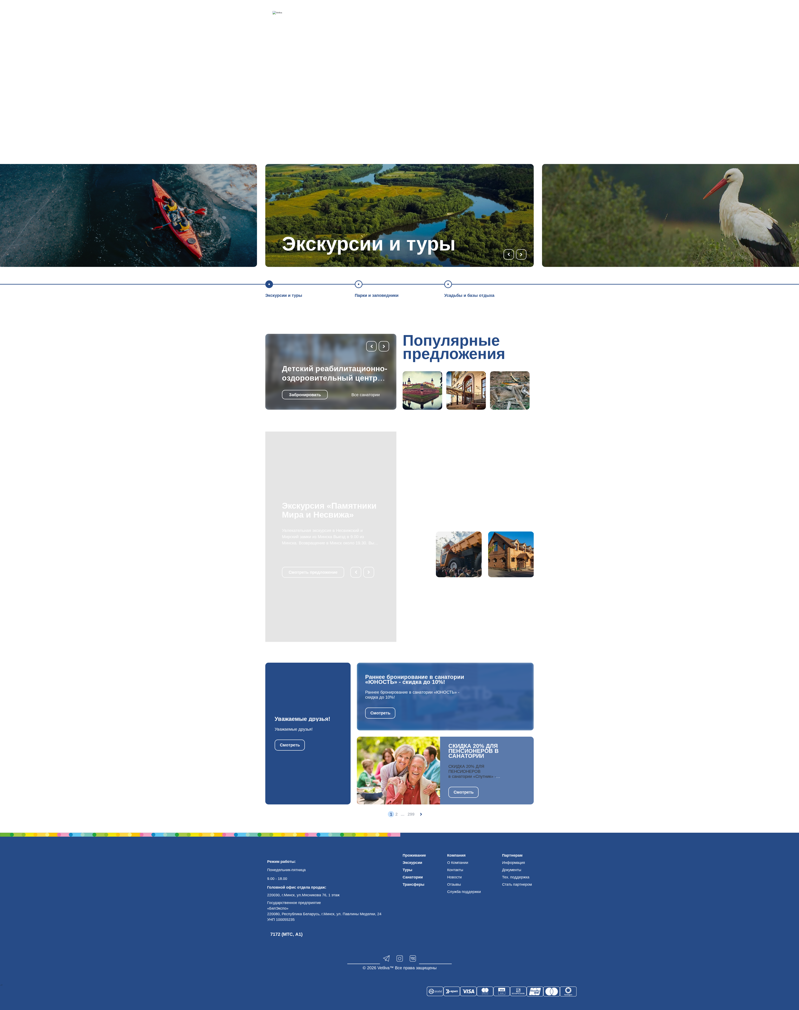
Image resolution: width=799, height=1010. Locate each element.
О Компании (457, 863)
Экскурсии (412, 863)
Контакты (455, 870)
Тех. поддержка (515, 877)
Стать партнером (517, 884)
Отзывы (454, 884)
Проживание (414, 855)
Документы (511, 870)
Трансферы (413, 884)
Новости (454, 877)
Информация (513, 863)
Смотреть (290, 745)
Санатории (413, 877)
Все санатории (365, 394)
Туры (407, 870)
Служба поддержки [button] (464, 892)
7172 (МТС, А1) (286, 934)
